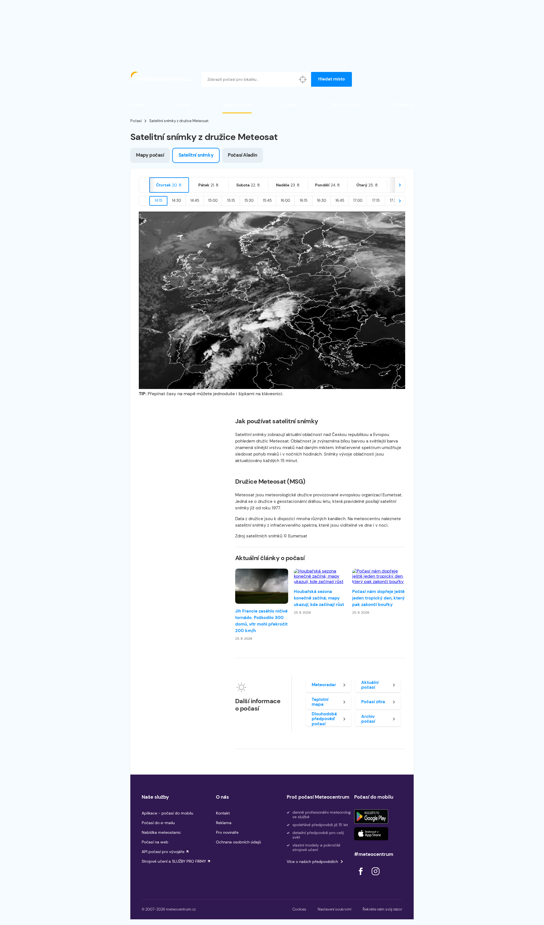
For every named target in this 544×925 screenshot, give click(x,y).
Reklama (223, 822)
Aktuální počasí (370, 685)
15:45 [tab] (267, 200)
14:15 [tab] (158, 200)
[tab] (169, 185)
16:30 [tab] (321, 200)
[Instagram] (375, 877)
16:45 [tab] (339, 200)
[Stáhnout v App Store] (371, 833)
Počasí (137, 104)
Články (291, 104)
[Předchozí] (144, 185)
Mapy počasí (237, 104)
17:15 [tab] (376, 200)
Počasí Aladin (242, 155)
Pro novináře (227, 832)
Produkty (403, 104)
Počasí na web (155, 842)
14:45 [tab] (194, 200)
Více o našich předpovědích (312, 861)
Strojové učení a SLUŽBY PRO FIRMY (174, 861)
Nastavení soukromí (334, 909)
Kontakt (223, 813)
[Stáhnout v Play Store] (371, 816)
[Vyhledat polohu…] (303, 79)
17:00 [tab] (357, 200)
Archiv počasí (368, 719)
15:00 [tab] (213, 200)
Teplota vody (346, 104)
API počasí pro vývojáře (163, 851)
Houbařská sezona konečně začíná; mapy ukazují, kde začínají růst (319, 598)
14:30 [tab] (176, 200)
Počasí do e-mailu (158, 822)
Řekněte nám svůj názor (382, 909)
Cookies (299, 909)
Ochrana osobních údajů (238, 842)
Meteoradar (324, 685)
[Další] (400, 185)
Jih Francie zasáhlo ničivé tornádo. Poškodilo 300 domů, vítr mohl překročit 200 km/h (261, 620)
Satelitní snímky (196, 155)
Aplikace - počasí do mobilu (167, 813)
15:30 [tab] (249, 200)
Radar (184, 104)
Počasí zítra (373, 702)
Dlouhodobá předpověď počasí (324, 719)
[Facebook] (361, 877)
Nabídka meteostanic (161, 832)
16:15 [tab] (303, 200)
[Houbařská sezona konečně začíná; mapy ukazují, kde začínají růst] (320, 576)
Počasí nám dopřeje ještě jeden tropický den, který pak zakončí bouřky (378, 598)
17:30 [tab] (394, 200)
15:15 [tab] (231, 200)
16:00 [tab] (285, 200)
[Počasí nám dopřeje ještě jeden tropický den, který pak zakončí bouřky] (378, 576)
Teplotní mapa (320, 702)
